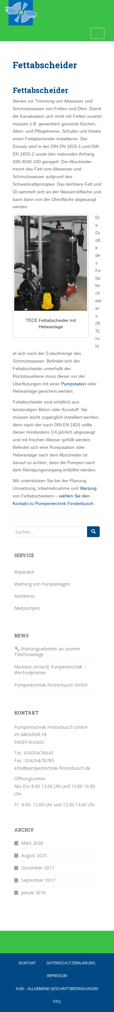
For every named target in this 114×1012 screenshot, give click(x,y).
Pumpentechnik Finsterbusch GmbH (50, 685)
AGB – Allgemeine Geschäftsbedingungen (57, 988)
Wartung (88, 488)
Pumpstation (74, 383)
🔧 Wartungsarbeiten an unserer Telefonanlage (47, 651)
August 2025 (34, 855)
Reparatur (24, 572)
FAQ (57, 1001)
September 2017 (38, 880)
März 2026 (32, 843)
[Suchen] (93, 531)
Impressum (57, 975)
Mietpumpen (27, 608)
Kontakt (27, 963)
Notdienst (24, 596)
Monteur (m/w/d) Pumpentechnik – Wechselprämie (50, 670)
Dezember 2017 (37, 868)
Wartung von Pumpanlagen (42, 584)
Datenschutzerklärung (71, 963)
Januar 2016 (33, 892)
